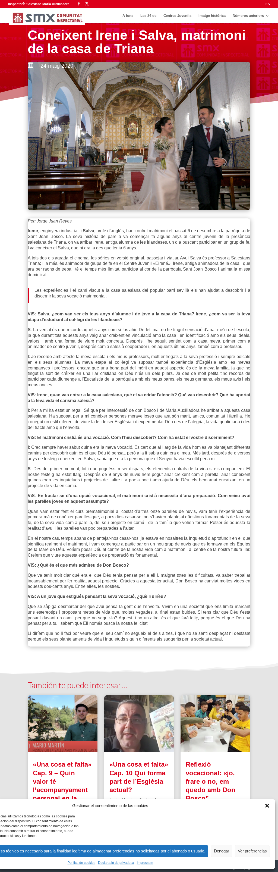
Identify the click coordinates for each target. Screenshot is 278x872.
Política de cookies (81, 863)
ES (268, 4)
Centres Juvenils (177, 16)
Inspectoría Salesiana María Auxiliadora (39, 4)
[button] (267, 805)
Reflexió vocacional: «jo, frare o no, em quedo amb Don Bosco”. (210, 781)
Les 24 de (148, 16)
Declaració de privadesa (116, 863)
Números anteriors (248, 16)
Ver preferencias (252, 851)
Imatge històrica (212, 16)
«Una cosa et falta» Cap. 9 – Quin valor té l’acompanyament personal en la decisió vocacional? (62, 790)
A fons (127, 16)
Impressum (145, 863)
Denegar (221, 851)
